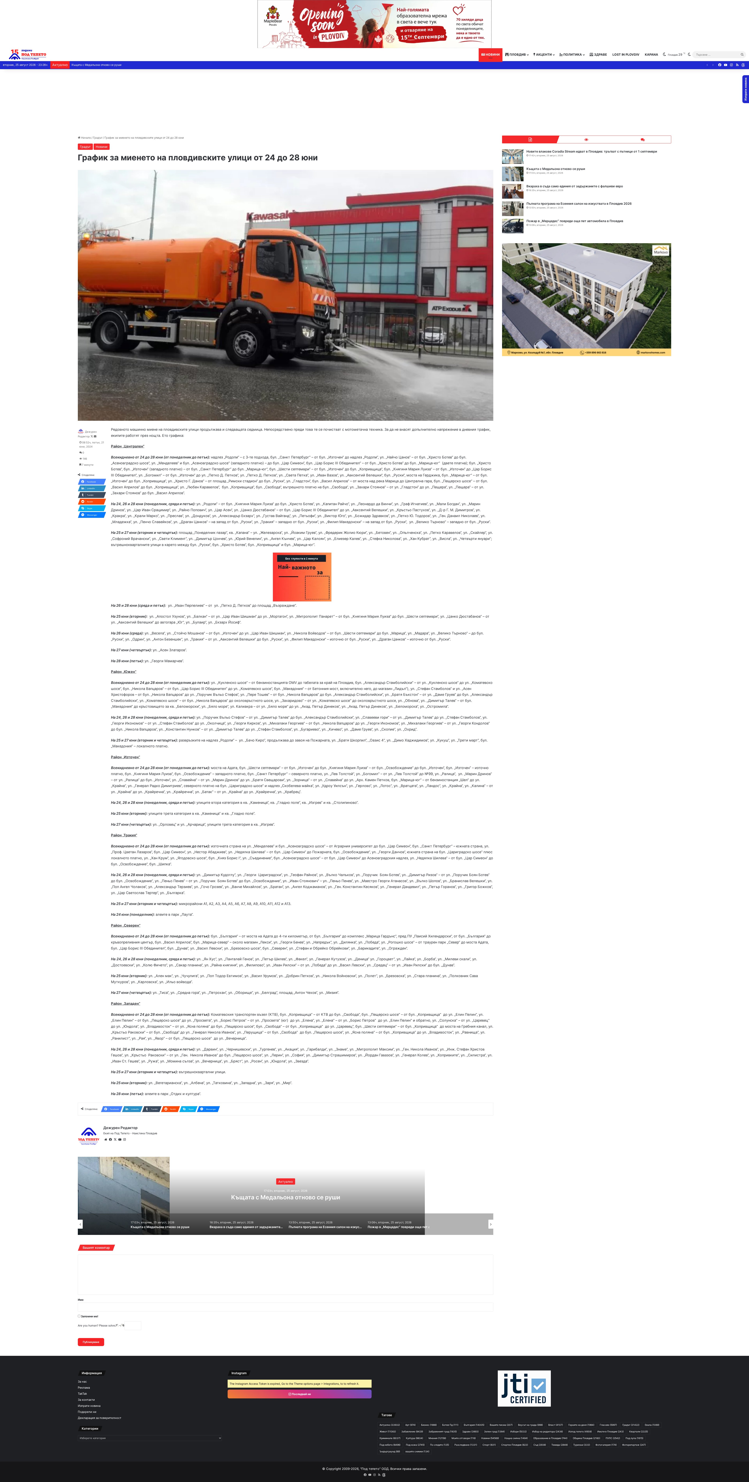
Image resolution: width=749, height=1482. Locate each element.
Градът (97, 137)
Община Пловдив (586, 1438)
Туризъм (581, 1444)
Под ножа (415, 1444)
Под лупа (634, 1438)
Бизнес (429, 1424)
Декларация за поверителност (99, 1418)
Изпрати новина (89, 1406)
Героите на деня (581, 1424)
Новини (492, 54)
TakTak (82, 1393)
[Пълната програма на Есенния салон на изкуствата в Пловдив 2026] (513, 208)
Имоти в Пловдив (610, 1431)
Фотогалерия (606, 1444)
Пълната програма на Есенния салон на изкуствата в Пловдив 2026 (579, 203)
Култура (414, 1438)
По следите (439, 1444)
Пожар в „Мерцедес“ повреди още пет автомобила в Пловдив (286, 1197)
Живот (388, 1431)
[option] (285, 1196)
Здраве (600, 54)
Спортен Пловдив (514, 1444)
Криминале (285, 1178)
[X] (115, 1139)
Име (80, 1299)
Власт (555, 1424)
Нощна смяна (516, 1438)
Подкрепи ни (87, 1412)
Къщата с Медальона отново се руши (555, 169)
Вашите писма (501, 1424)
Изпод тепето (580, 1431)
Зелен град (494, 1431)
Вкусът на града (530, 1424)
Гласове (608, 1424)
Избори (518, 1431)
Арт (410, 1424)
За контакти (86, 1400)
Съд (539, 1444)
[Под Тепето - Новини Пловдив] (27, 54)
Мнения (437, 1438)
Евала (652, 1424)
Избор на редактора (547, 1431)
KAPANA (651, 54)
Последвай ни (301, 1394)
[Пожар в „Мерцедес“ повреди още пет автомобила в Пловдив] (513, 226)
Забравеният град (443, 1431)
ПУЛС (613, 1438)
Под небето (390, 1444)
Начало (85, 137)
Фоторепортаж (634, 1444)
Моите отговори (464, 1438)
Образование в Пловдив (550, 1438)
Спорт (489, 1444)
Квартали (638, 1431)
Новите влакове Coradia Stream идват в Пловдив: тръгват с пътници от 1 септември (591, 151)
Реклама (84, 1387)
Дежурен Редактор (120, 1128)
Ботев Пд (450, 1424)
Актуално (390, 1424)
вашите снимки (417, 1451)
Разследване (465, 1444)
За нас (82, 1381)
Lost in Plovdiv (625, 54)
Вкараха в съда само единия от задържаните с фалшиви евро (113, 64)
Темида (559, 1444)
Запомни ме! (89, 1316)
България (474, 1424)
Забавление (412, 1431)
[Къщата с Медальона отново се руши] (513, 174)
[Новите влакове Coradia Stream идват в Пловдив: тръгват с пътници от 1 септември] (513, 156)
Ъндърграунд (390, 1451)
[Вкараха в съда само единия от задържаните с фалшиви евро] (513, 191)
